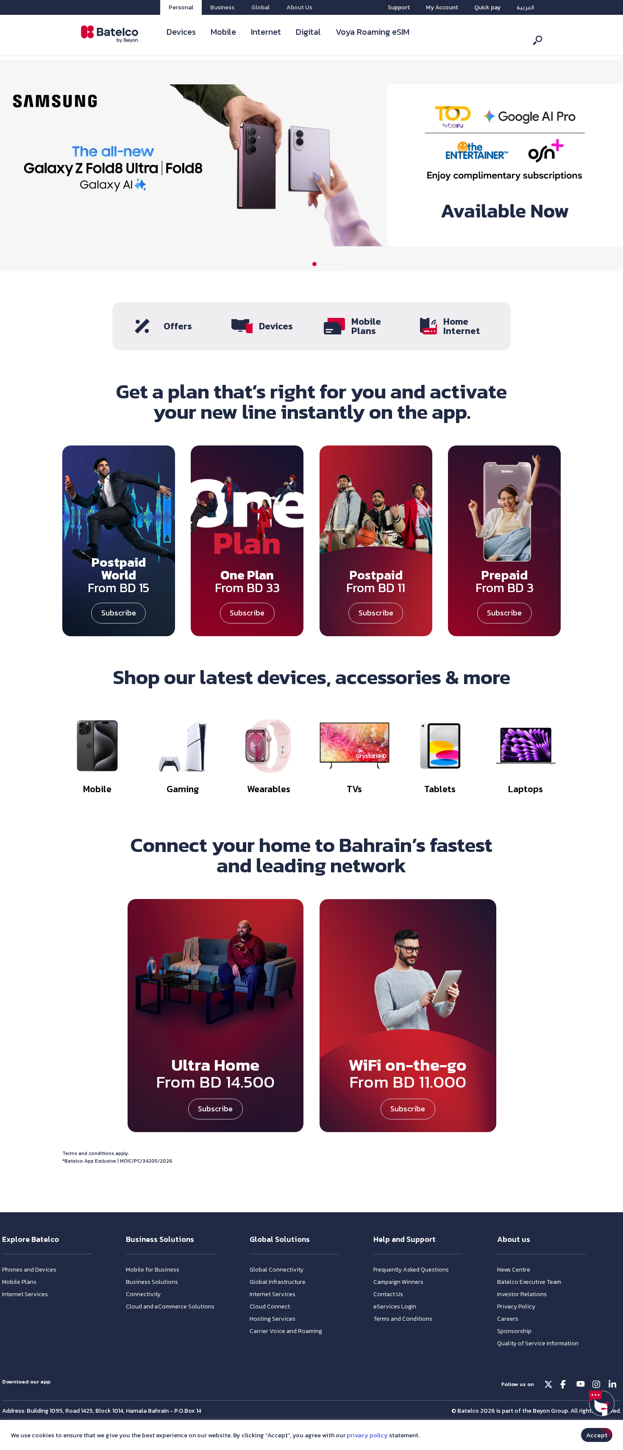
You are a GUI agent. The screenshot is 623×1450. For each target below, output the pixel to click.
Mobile (223, 31)
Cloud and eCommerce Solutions (170, 1306)
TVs (354, 789)
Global (260, 7)
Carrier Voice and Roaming (286, 1331)
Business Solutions (152, 1281)
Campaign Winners (398, 1281)
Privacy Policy (516, 1306)
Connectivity (143, 1294)
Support (399, 7)
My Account (442, 7)
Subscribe (118, 612)
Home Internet (461, 326)
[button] (314, 264)
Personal (181, 7)
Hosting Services (272, 1318)
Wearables (268, 789)
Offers (178, 326)
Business (222, 7)
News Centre (513, 1269)
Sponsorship (514, 1331)
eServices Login (394, 1306)
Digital (308, 31)
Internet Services (25, 1294)
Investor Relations (522, 1294)
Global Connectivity (276, 1269)
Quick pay (487, 7)
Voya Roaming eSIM (372, 31)
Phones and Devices (29, 1269)
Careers (507, 1318)
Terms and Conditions (402, 1318)
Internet (266, 31)
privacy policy (367, 1435)
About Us (299, 7)
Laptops (526, 789)
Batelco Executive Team (529, 1281)
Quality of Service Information (537, 1343)
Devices (181, 31)
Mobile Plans (366, 326)
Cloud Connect (270, 1306)
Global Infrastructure (278, 1281)
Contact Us (388, 1294)
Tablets (440, 789)
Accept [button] (596, 1435)
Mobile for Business (152, 1269)
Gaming (183, 789)
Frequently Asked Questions (411, 1269)
